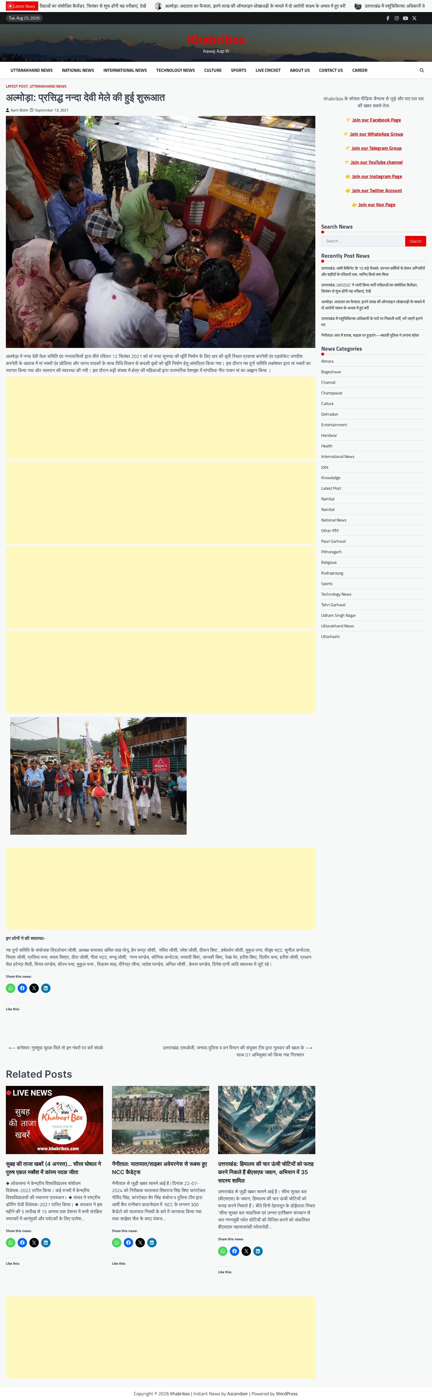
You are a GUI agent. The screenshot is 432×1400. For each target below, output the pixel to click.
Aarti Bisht (19, 110)
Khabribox (216, 39)
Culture (213, 70)
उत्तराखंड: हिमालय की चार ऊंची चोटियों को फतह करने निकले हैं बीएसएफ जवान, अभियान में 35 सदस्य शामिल (266, 1172)
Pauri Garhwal (333, 541)
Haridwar (329, 435)
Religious (329, 562)
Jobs (325, 467)
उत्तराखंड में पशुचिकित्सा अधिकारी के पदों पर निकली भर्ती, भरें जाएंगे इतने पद (349, 5)
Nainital (327, 499)
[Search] (421, 70)
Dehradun (329, 414)
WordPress (286, 1393)
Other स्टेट (330, 530)
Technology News (175, 70)
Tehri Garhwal (333, 604)
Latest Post (17, 86)
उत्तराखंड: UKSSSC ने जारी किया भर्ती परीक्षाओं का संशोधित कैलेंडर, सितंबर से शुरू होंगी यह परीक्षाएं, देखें (369, 288)
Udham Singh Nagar (338, 615)
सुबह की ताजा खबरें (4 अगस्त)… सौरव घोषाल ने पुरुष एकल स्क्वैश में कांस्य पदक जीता (53, 1168)
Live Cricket (268, 70)
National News (78, 70)
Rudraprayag (332, 573)
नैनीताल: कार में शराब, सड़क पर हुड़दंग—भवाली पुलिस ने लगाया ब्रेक (370, 335)
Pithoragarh (331, 552)
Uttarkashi (330, 636)
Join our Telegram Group (376, 147)
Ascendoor (237, 1393)
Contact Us (331, 70)
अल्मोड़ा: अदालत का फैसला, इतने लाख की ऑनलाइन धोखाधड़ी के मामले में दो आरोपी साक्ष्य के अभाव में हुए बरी (176, 5)
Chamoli (328, 382)
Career (359, 70)
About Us (300, 70)
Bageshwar (331, 372)
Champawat (331, 393)
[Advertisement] (160, 418)
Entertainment (334, 424)
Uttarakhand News (32, 70)
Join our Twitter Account (376, 190)
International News (125, 70)
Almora (327, 361)
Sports (238, 70)
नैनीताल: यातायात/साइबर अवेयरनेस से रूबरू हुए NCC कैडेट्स (159, 1168)
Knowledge (330, 477)
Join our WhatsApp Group (376, 133)
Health (327, 446)
